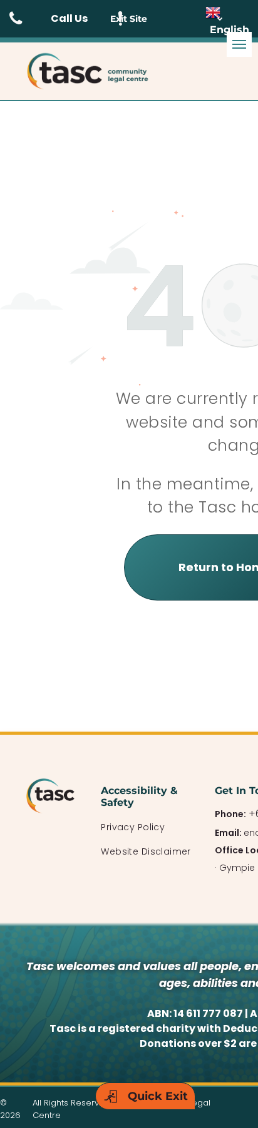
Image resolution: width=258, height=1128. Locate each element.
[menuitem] (146, 827)
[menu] (239, 44)
